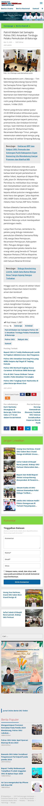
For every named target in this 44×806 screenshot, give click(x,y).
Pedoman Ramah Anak (9, 798)
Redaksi (22, 800)
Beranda (31, 800)
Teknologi (4, 803)
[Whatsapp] (35, 428)
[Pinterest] (33, 394)
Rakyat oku (23, 339)
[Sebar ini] (7, 428)
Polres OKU (10, 339)
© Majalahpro (6, 796)
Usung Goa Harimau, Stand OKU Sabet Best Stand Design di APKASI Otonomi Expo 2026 (12, 597)
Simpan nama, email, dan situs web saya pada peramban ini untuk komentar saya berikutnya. (22, 574)
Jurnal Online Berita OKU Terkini (15, 710)
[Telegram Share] (28, 428)
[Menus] (41, 3)
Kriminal (28, 326)
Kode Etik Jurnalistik (27, 798)
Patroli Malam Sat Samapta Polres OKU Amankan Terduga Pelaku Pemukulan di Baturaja (22, 332)
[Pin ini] (21, 428)
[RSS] (7, 398)
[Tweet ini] (14, 428)
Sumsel (8, 343)
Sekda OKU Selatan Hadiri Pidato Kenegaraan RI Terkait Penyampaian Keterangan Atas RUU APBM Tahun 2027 (28, 505)
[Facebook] (22, 394)
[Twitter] (28, 394)
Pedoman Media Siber (9, 800)
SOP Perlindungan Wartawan (24, 796)
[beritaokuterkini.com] (11, 3)
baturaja (18, 326)
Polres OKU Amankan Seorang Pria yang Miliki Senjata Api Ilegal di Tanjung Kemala (21, 361)
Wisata (13, 803)
